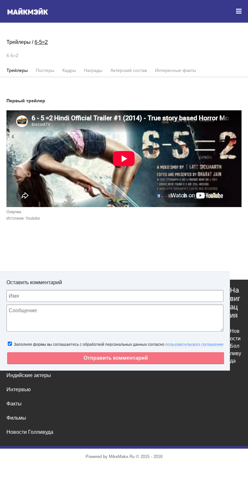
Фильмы (16, 418)
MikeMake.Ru (122, 456)
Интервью (18, 389)
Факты (14, 403)
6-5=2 (41, 42)
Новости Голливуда (29, 432)
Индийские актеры (28, 375)
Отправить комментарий (116, 358)
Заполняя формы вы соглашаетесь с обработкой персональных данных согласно (118, 344)
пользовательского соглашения (194, 344)
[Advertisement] (124, 274)
